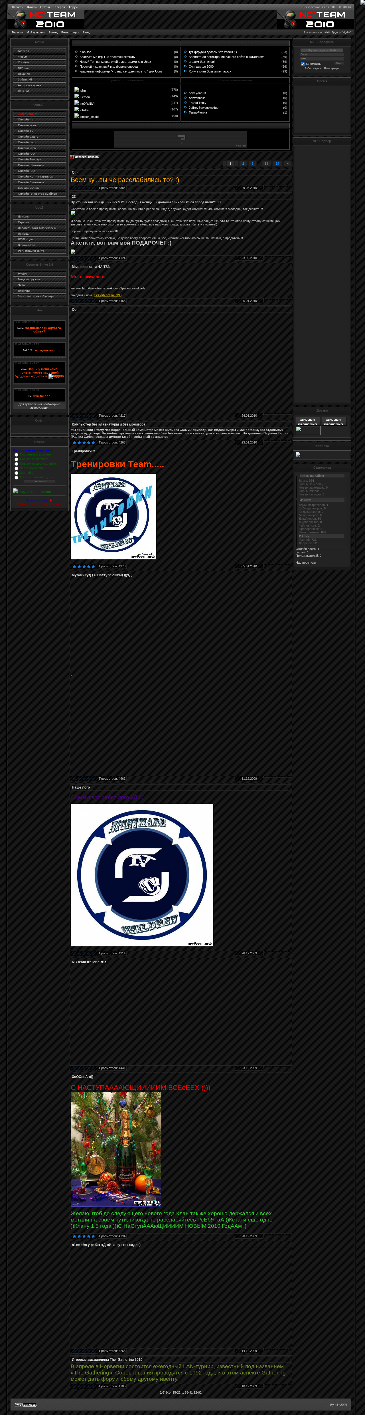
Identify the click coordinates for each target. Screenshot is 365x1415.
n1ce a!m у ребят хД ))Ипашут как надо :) (106, 1245)
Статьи (45, 7)
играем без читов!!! (202, 61)
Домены (23, 216)
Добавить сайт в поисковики (37, 227)
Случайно (27, 472)
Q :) (75, 172)
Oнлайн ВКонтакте (31, 165)
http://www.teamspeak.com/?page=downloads (113, 288)
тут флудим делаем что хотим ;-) (213, 52)
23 (74, 197)
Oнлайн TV (25, 130)
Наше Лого (81, 787)
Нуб (327, 32)
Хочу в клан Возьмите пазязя (210, 71)
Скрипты (23, 222)
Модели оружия (29, 279)
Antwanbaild (197, 98)
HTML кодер (26, 239)
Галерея (59, 7)
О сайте (23, 62)
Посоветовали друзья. (36, 454)
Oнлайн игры (27, 148)
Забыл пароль (313, 68)
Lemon (85, 97)
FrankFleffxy (197, 102)
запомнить (313, 63)
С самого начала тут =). (37, 477)
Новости (17, 7)
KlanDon (85, 52)
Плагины (24, 290)
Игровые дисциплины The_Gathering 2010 (107, 1360)
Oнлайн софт (27, 142)
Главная (17, 32)
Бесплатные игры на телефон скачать (107, 57)
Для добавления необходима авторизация (39, 405)
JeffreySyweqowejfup (203, 107)
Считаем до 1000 (201, 66)
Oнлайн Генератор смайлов (37, 193)
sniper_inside (89, 116)
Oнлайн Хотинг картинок (35, 176)
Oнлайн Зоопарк (29, 159)
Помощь (23, 233)
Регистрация (70, 32)
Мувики (23, 273)
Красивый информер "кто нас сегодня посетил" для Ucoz (121, 71)
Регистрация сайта (31, 250)
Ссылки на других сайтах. (39, 463)
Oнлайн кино (27, 125)
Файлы (31, 7)
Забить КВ (25, 79)
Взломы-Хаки (27, 245)
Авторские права (29, 85)
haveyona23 (197, 93)
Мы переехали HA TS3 (91, 267)
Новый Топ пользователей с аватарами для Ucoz (115, 61)
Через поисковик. (32, 468)
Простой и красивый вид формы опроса (109, 66)
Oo (74, 310)
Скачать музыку (28, 188)
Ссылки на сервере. (34, 459)
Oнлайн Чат (26, 119)
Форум (73, 7)
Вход (86, 32)
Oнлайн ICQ (26, 153)
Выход (53, 32)
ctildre (84, 110)
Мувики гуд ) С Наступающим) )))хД (102, 575)
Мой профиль (36, 32)
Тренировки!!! (83, 451)
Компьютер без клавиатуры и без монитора (108, 424)
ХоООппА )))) (82, 1077)
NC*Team (24, 68)
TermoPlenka (198, 112)
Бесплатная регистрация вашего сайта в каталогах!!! (227, 57)
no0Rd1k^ (87, 103)
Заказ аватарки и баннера (36, 296)
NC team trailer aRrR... (90, 962)
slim (83, 90)
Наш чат (23, 90)
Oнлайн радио (28, 136)
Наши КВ (24, 73)
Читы (21, 285)
